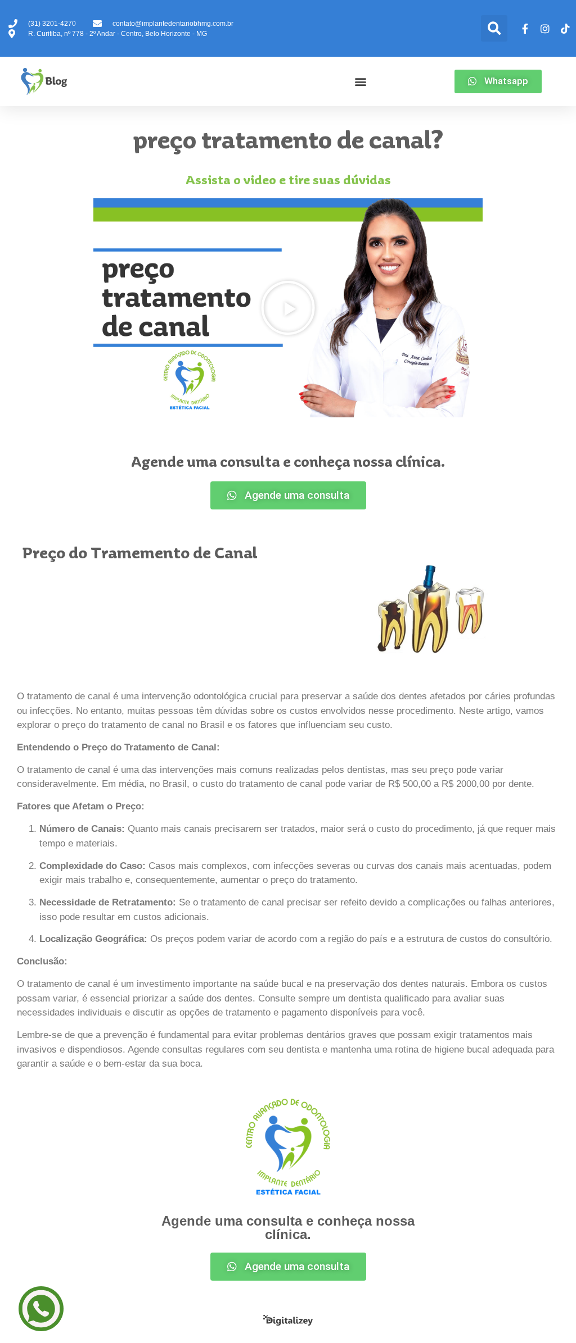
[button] (494, 28)
